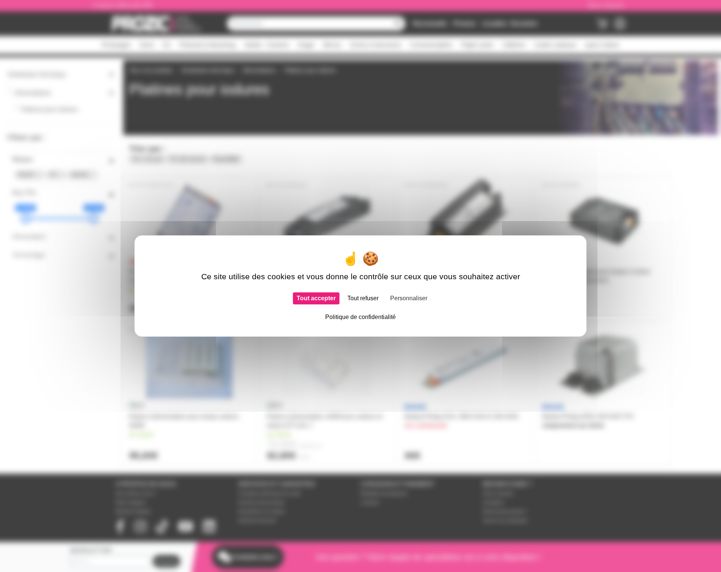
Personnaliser (408, 298)
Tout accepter (316, 298)
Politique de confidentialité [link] (360, 317)
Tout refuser (363, 298)
